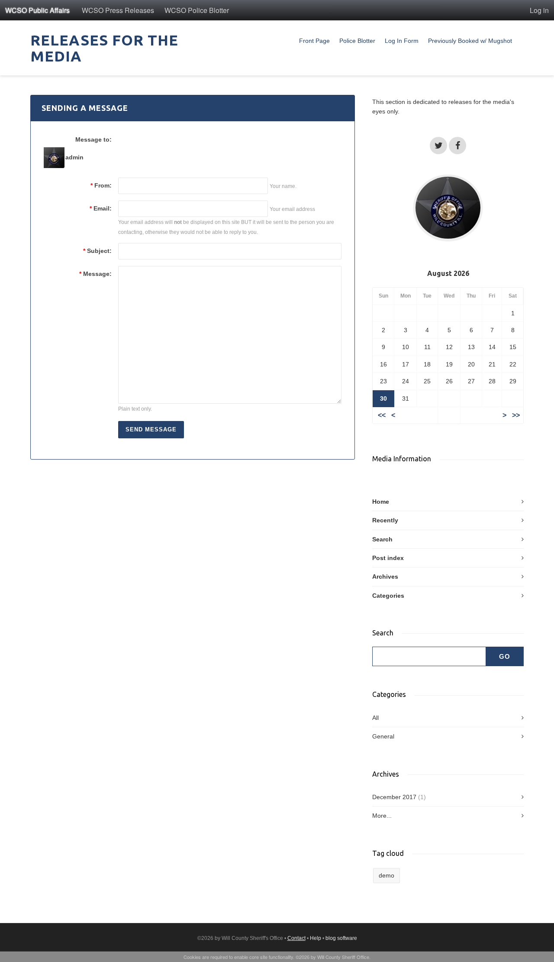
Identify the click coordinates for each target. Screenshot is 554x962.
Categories (388, 595)
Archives (385, 576)
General (383, 736)
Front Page (314, 40)
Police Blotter (357, 40)
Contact (296, 938)
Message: (95, 273)
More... (382, 815)
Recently (385, 520)
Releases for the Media (104, 48)
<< (382, 415)
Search (382, 539)
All (375, 717)
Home (380, 501)
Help (315, 938)
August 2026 (448, 273)
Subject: (97, 250)
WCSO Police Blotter (196, 10)
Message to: (93, 139)
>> (516, 415)
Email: (101, 208)
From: (101, 185)
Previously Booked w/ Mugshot (470, 40)
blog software (341, 938)
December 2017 (394, 797)
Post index (388, 557)
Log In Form (402, 40)
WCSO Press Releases (118, 10)
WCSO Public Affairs (37, 10)
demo (386, 875)
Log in (539, 10)
